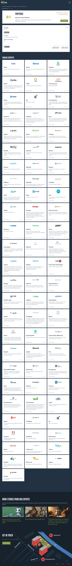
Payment (11, 8)
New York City (23, 6)
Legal (63, 564)
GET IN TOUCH (6, 543)
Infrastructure (5, 8)
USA (19, 6)
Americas (15, 6)
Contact (57, 564)
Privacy (68, 564)
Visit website (64, 20)
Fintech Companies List (7, 6)
